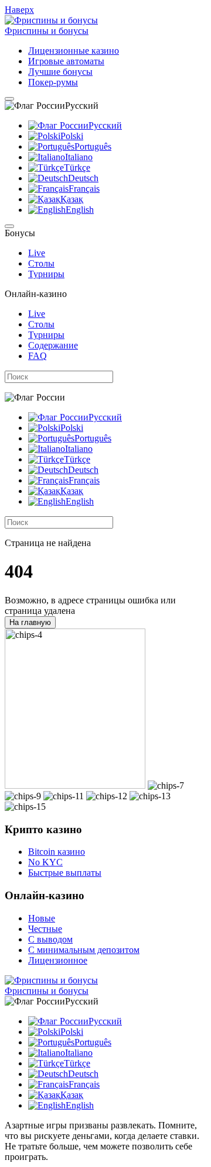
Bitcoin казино (56, 852)
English (80, 210)
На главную (30, 622)
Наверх (19, 10)
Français (84, 189)
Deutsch (83, 178)
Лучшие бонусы (60, 72)
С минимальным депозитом (83, 950)
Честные (45, 929)
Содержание (53, 345)
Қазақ (71, 199)
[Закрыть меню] (9, 226)
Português (92, 146)
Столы (41, 263)
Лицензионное (57, 960)
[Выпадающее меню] (9, 99)
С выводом (50, 939)
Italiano (79, 157)
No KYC (45, 862)
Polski (71, 136)
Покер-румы (53, 82)
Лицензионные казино (73, 51)
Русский (105, 125)
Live (36, 253)
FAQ (37, 356)
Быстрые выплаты (64, 873)
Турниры (46, 274)
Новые (41, 918)
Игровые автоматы (66, 61)
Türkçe (77, 167)
